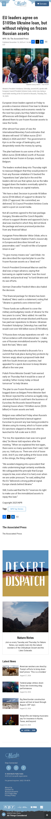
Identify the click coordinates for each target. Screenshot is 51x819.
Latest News (9, 661)
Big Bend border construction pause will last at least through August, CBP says (33, 702)
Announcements (11, 792)
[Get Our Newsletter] (25, 573)
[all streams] (47, 815)
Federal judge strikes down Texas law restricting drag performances (31, 686)
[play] (3, 814)
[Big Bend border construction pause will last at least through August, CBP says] (10, 703)
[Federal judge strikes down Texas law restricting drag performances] (10, 687)
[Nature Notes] (25, 617)
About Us (8, 788)
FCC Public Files (11, 794)
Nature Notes (25, 638)
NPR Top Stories (17, 509)
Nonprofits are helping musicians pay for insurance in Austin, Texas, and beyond (34, 719)
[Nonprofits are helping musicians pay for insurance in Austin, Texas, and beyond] (10, 720)
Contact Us (9, 790)
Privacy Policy (10, 795)
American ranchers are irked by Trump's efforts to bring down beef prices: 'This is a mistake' (33, 669)
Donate (43, 4)
